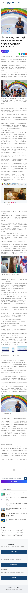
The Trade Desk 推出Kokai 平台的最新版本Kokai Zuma (16, 520)
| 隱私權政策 (15, 589)
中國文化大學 (4, 530)
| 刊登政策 (8, 589)
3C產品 (24, 51)
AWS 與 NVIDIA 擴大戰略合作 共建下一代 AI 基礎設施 (16, 504)
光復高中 (4, 535)
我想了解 (14, 578)
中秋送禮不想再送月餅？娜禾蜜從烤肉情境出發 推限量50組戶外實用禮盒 (16, 514)
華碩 (22, 532)
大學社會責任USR (18, 530)
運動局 (12, 532)
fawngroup (19, 535)
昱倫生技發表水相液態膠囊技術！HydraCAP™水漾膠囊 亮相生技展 (16, 509)
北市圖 (11, 530)
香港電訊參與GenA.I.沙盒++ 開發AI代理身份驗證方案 (16, 498)
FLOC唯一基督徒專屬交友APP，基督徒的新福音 (15, 493)
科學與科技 (19, 51)
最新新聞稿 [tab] (9, 489)
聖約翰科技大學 (5, 532)
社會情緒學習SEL (11, 535)
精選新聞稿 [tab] (4, 489)
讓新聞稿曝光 (14, 565)
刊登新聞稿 (14, 552)
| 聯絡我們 (20, 589)
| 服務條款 (11, 589)
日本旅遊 (17, 532)
